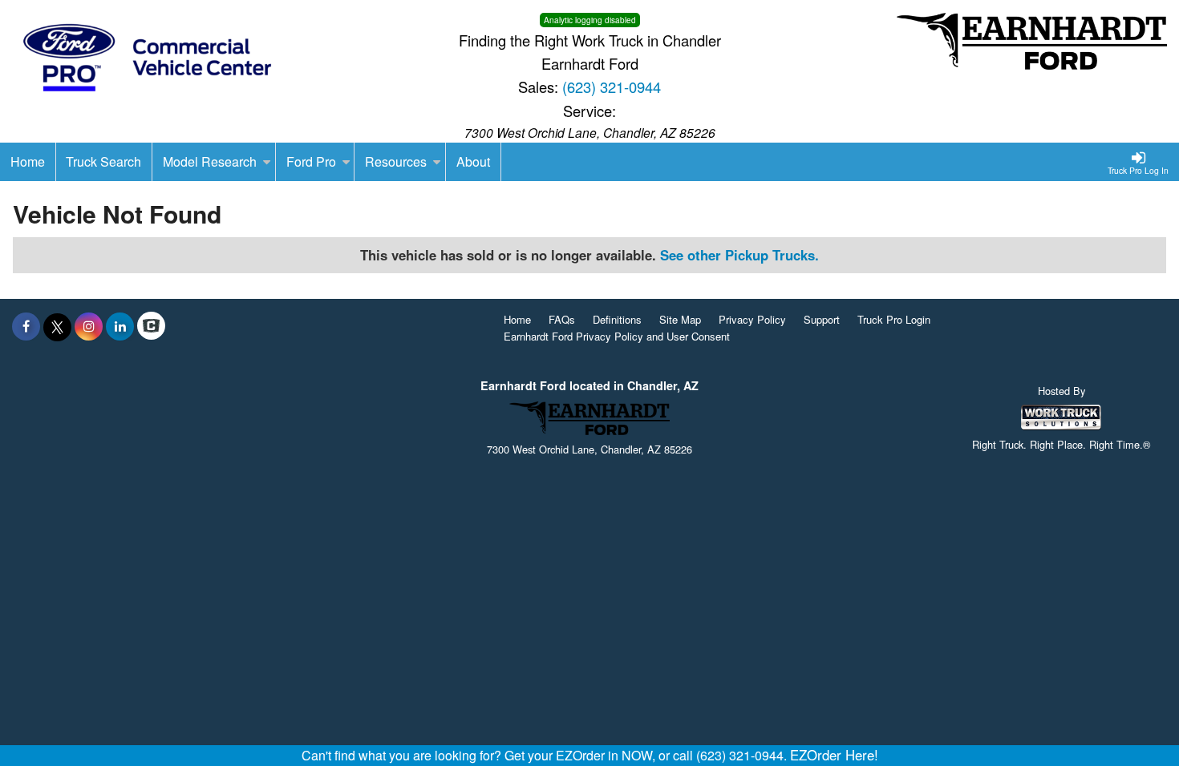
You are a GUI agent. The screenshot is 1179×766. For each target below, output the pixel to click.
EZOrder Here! (834, 754)
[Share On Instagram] (89, 326)
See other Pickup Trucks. (739, 254)
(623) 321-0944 (611, 86)
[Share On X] (57, 326)
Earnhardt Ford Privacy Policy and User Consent (617, 336)
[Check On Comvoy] (151, 326)
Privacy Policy (752, 319)
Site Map (680, 319)
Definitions (617, 319)
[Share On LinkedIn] (120, 326)
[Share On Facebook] (26, 326)
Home (517, 319)
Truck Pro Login (893, 319)
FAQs (562, 319)
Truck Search (103, 161)
